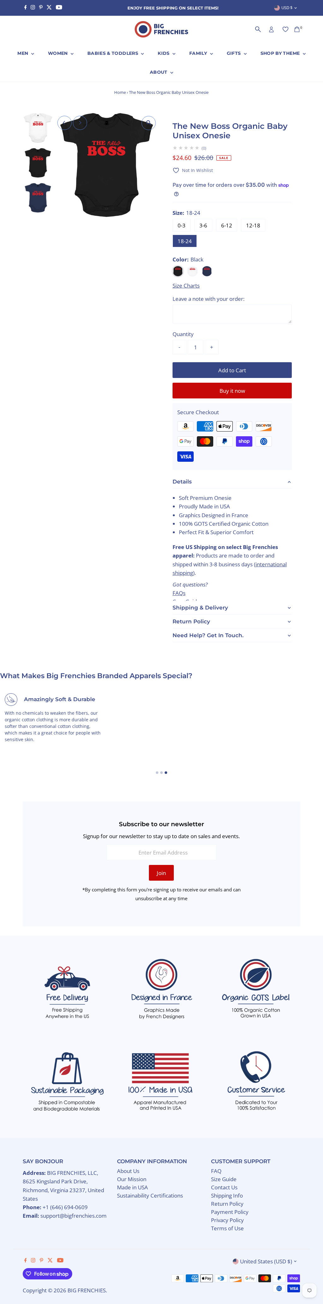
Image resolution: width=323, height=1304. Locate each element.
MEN (23, 53)
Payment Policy (230, 1211)
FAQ (216, 1171)
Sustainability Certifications (150, 1195)
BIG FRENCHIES (87, 1290)
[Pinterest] (41, 7)
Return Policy (227, 1203)
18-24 (185, 241)
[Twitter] (49, 7)
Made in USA (132, 1187)
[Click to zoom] (149, 123)
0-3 (181, 225)
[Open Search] (258, 29)
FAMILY (198, 53)
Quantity (183, 334)
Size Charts (186, 285)
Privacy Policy (227, 1220)
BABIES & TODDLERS (113, 53)
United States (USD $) (266, 1261)
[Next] (80, 123)
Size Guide (224, 1179)
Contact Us (224, 1187)
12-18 (253, 225)
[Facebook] (25, 7)
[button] (193, 170)
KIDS (164, 53)
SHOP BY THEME (281, 53)
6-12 (226, 225)
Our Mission (131, 1179)
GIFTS (234, 53)
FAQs (179, 593)
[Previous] (64, 123)
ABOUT (159, 72)
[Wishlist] (285, 29)
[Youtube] (59, 7)
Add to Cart (232, 370)
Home (120, 92)
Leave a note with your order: (208, 298)
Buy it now (232, 390)
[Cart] (297, 29)
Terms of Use (227, 1228)
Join (161, 873)
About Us (128, 1171)
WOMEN (58, 53)
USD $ (286, 7)
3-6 (203, 225)
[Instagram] (33, 7)
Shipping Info (227, 1195)
